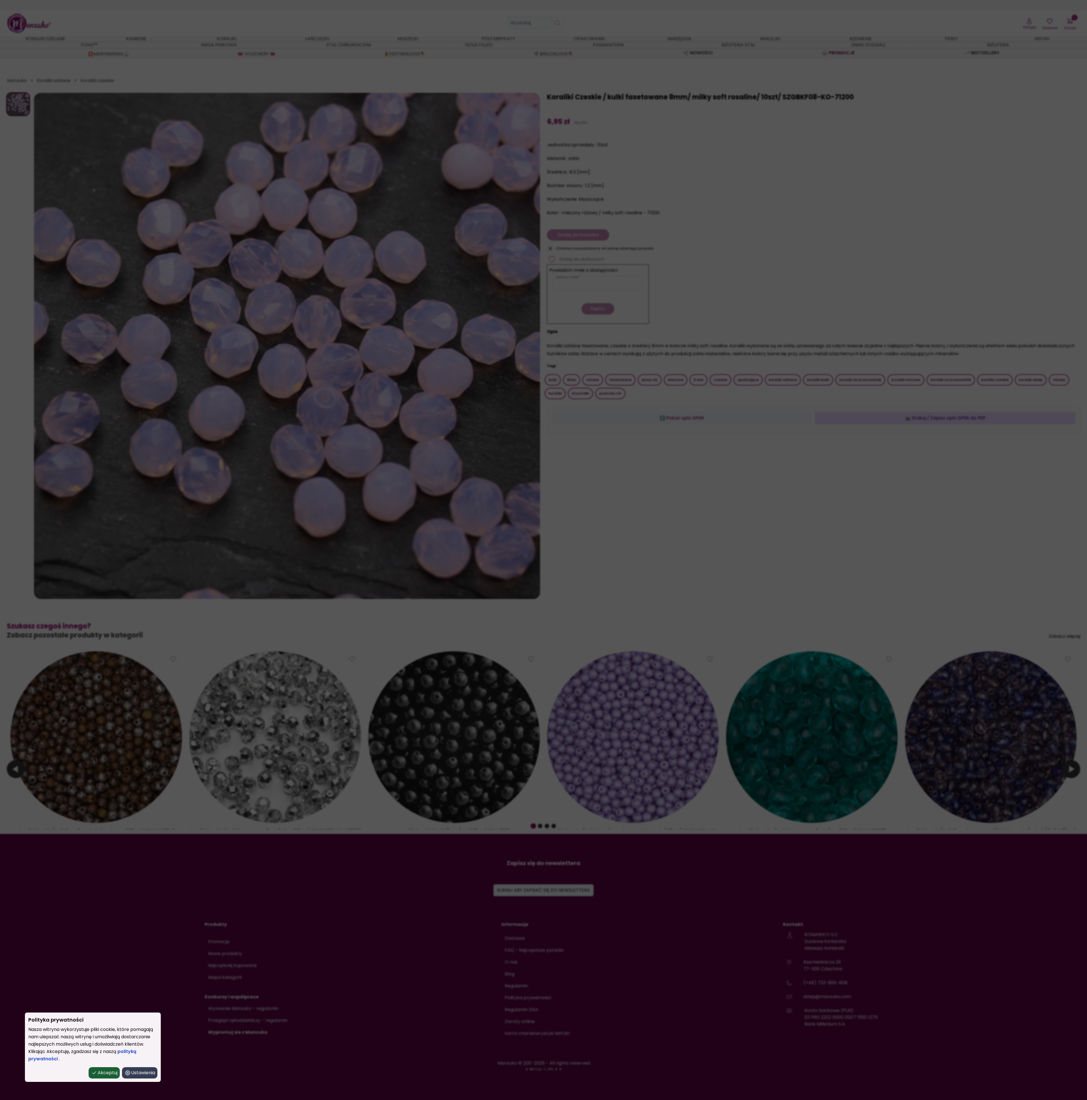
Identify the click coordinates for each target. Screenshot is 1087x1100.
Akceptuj (107, 1072)
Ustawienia (143, 1072)
